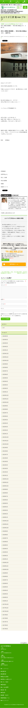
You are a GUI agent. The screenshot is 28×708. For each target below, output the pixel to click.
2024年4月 (5, 339)
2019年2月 (5, 555)
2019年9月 (5, 531)
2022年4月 (5, 423)
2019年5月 (5, 545)
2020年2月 (5, 513)
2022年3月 (5, 426)
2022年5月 (5, 419)
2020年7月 (5, 496)
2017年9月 (5, 614)
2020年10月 (5, 486)
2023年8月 (5, 367)
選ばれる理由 (5, 676)
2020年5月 (5, 503)
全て (4, 327)
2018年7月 (5, 580)
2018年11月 (5, 566)
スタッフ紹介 (5, 681)
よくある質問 (5, 687)
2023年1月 (5, 391)
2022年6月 (5, 416)
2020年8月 (5, 492)
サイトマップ (5, 700)
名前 (2, 299)
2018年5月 (5, 587)
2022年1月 (5, 433)
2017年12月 (5, 604)
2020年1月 (5, 517)
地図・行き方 (6, 259)
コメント (4, 285)
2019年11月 (5, 524)
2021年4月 (5, 465)
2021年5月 (5, 461)
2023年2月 (5, 388)
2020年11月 (5, 482)
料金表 (3, 692)
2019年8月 (5, 534)
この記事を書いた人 (7, 195)
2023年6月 (5, 374)
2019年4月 (5, 548)
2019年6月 (5, 541)
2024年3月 (5, 343)
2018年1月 (5, 600)
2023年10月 (5, 360)
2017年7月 (5, 621)
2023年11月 (5, 357)
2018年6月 (5, 583)
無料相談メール (14, 264)
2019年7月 (5, 538)
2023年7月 (5, 371)
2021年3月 (5, 468)
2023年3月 (5, 384)
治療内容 (4, 674)
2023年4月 (5, 381)
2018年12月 (5, 562)
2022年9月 (5, 405)
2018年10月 (5, 569)
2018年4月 (5, 590)
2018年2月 (5, 597)
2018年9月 (5, 573)
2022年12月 (5, 395)
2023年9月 (5, 364)
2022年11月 (5, 398)
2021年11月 (5, 440)
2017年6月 (5, 625)
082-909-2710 (15, 251)
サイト (2, 308)
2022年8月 (5, 409)
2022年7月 (5, 412)
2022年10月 (5, 402)
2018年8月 (5, 576)
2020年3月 (5, 510)
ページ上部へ (23, 642)
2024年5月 (5, 336)
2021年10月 (5, 444)
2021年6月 (5, 458)
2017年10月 (5, 611)
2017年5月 (5, 628)
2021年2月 (5, 472)
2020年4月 (5, 506)
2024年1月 (5, 350)
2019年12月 (5, 520)
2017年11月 (5, 607)
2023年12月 (5, 353)
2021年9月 (5, 447)
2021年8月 (5, 451)
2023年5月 (5, 378)
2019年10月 (5, 527)
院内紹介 (4, 684)
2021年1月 (5, 475)
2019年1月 (5, 559)
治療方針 (4, 671)
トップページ (5, 668)
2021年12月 (5, 437)
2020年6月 (5, 499)
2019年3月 (5, 552)
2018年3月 (5, 593)
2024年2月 (5, 346)
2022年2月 (5, 430)
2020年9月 (5, 489)
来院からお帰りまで (7, 679)
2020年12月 (5, 479)
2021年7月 (5, 454)
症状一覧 (4, 689)
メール (3, 304)
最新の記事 (16, 195)
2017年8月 (5, 618)
